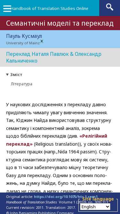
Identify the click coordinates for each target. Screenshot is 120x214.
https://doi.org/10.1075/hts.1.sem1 (66, 196)
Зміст (16, 74)
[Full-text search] (110, 10)
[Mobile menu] (7, 10)
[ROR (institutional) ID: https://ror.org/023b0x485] (42, 41)
